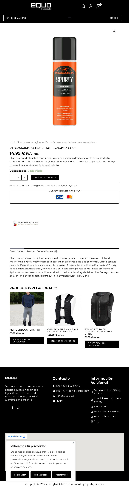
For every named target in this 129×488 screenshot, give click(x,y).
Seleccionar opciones (21, 340)
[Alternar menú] (69, 18)
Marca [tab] (31, 251)
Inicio (13, 142)
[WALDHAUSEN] (25, 224)
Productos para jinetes (31, 142)
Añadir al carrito (45, 177)
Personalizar (20, 475)
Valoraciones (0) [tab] (47, 251)
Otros (49, 142)
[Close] (73, 442)
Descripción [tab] (17, 251)
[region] (41, 461)
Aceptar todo (62, 475)
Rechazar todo (41, 475)
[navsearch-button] (83, 6)
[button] (114, 31)
